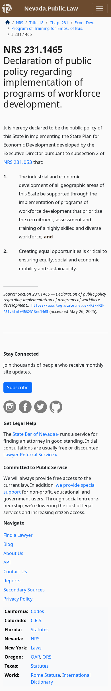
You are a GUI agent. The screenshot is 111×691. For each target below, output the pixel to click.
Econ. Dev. (84, 22)
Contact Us (15, 571)
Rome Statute (45, 675)
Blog (8, 544)
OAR (35, 657)
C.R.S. (36, 620)
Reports (11, 580)
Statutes (40, 629)
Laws (36, 648)
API (7, 562)
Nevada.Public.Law (51, 8)
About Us (13, 553)
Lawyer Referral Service (28, 454)
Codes (37, 611)
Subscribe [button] (17, 387)
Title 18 (36, 22)
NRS (19, 22)
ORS (47, 657)
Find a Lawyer (18, 535)
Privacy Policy (17, 599)
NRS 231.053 (17, 162)
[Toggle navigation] (100, 8)
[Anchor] (46, 161)
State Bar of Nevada (34, 434)
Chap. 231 (59, 22)
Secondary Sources (24, 590)
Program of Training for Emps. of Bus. (47, 28)
